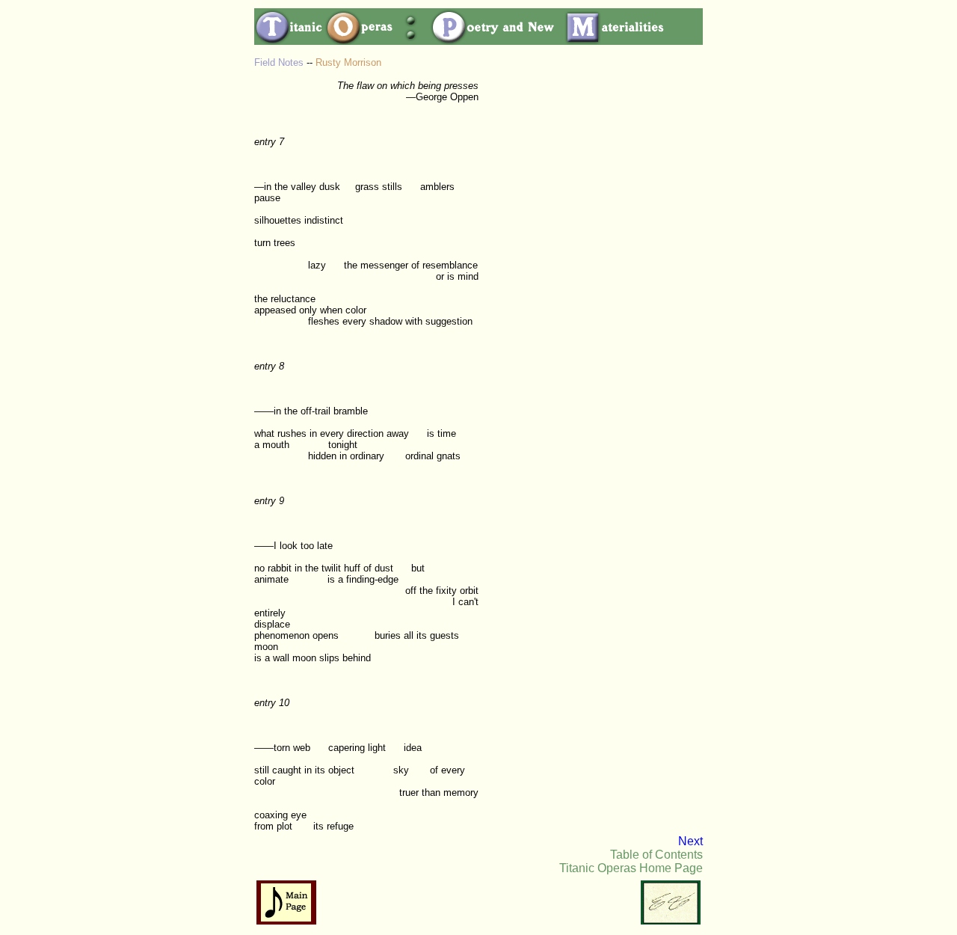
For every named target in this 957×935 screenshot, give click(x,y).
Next (690, 841)
